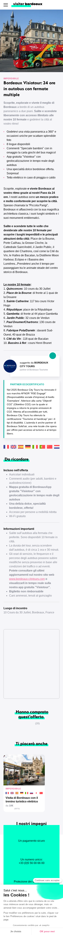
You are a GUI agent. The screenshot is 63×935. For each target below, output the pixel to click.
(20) (37, 723)
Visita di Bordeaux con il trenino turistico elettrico (22, 799)
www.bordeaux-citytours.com (27, 578)
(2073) (17, 809)
